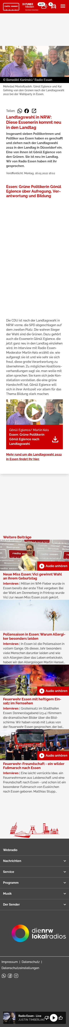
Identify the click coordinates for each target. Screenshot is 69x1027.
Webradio (10, 850)
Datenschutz (31, 962)
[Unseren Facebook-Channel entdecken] (10, 975)
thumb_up (60, 1018)
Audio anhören (53, 566)
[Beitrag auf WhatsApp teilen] (19, 111)
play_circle (53, 1017)
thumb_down (46, 1018)
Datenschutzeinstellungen (20, 968)
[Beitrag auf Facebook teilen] (26, 111)
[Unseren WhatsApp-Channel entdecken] (4, 975)
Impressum (10, 962)
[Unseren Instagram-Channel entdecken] (16, 975)
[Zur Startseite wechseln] (11, 7)
